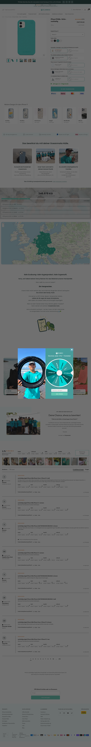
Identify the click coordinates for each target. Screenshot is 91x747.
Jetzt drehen (59, 394)
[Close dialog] (71, 349)
